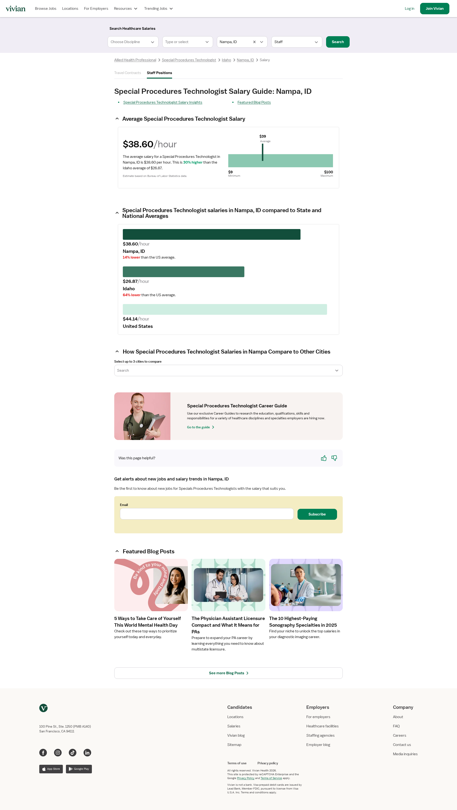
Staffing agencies (320, 735)
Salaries (233, 726)
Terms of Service (271, 778)
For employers (318, 717)
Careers (399, 735)
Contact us (402, 744)
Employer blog (318, 744)
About (398, 717)
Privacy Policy (245, 778)
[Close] (297, 27)
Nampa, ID (245, 60)
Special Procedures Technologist (189, 60)
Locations (70, 8)
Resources (123, 8)
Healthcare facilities (322, 726)
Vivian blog (236, 735)
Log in (409, 8)
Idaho (226, 60)
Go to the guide (198, 427)
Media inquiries (405, 754)
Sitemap (234, 744)
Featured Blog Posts (254, 102)
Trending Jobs (155, 8)
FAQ (396, 726)
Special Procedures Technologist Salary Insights (162, 102)
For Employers (96, 8)
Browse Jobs (45, 8)
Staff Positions (159, 72)
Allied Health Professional (135, 60)
